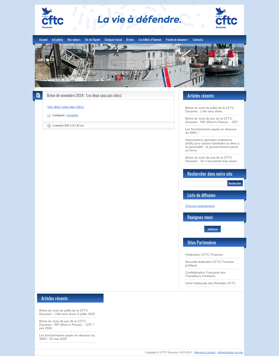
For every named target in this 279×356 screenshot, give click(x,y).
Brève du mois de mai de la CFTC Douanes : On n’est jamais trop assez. (211, 159)
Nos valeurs (74, 39)
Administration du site (230, 352)
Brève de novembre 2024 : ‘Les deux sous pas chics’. (84, 95)
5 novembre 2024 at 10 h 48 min (68, 125)
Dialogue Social (113, 39)
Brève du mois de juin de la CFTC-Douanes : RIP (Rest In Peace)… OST (211, 120)
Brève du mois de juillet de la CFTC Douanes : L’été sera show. (209, 109)
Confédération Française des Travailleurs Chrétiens (205, 274)
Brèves (130, 39)
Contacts (198, 39)
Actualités (57, 39)
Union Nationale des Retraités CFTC (210, 283)
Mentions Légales (205, 352)
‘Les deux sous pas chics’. (66, 107)
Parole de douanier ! (177, 39)
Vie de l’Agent (92, 39)
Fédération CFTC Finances (204, 254)
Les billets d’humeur (150, 39)
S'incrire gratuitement (200, 206)
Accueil (43, 39)
